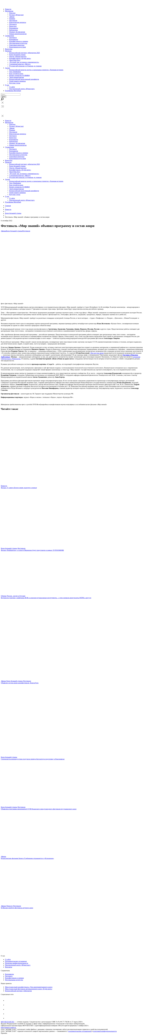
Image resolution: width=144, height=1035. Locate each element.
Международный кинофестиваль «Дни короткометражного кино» (29, 987)
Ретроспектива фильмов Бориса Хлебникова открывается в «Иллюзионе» (27, 858)
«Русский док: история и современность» (24, 62)
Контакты (8, 967)
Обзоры (3, 596)
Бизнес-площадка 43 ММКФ (19, 75)
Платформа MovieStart (13, 91)
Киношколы (13, 28)
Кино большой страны (17, 55)
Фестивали (13, 20)
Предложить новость (8, 1027)
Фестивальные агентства (18, 43)
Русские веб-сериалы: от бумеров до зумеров (25, 66)
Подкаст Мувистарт (16, 15)
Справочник (9, 36)
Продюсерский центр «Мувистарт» (22, 89)
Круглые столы (14, 83)
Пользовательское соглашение (16, 961)
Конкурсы (13, 26)
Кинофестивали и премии (18, 41)
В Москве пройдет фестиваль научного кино (17, 908)
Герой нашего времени (17, 81)
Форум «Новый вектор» (18, 56)
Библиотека (13, 30)
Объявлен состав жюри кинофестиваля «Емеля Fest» (20, 683)
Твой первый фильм (16, 77)
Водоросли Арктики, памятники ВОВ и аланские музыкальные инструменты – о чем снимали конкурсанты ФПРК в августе (46, 598)
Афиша (11, 17)
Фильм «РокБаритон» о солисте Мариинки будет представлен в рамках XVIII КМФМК (32, 550)
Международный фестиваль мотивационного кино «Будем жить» (28, 989)
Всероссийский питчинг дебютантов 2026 (24, 53)
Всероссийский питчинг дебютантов (18, 991)
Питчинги (13, 24)
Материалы (9, 11)
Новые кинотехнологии (18, 34)
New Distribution (15, 72)
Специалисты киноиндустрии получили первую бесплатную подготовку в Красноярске (33, 759)
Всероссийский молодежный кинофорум (24, 79)
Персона (12, 13)
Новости (8, 9)
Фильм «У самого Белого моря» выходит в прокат (19, 488)
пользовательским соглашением (80, 1031)
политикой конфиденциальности (105, 1031)
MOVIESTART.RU (7, 1022)
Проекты (8, 51)
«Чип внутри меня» (97, 353)
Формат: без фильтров (17, 32)
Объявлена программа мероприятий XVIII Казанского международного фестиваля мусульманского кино (38, 809)
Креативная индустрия (17, 47)
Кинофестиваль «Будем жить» (20, 58)
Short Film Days (14, 60)
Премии (12, 18)
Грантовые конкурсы (16, 45)
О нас (7, 85)
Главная (8, 206)
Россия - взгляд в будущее (16, 596)
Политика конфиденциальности (16, 963)
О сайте (12, 87)
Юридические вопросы (17, 22)
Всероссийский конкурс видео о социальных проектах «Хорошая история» (36, 70)
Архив (7, 68)
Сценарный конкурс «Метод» (20, 64)
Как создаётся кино (16, 73)
